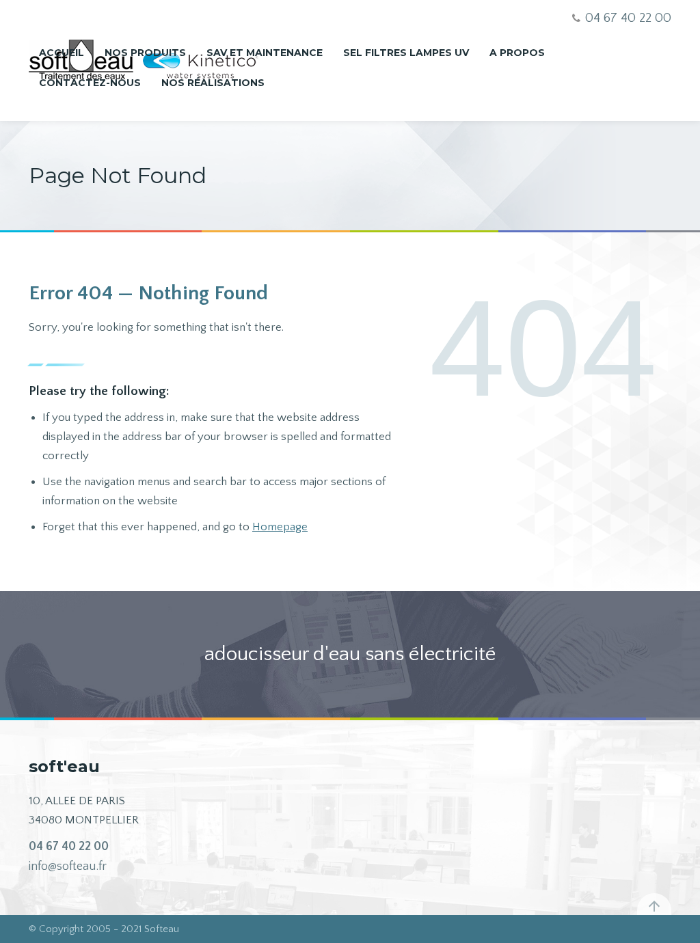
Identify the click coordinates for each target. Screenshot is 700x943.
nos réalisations (213, 83)
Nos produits (145, 52)
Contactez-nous (90, 83)
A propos (517, 52)
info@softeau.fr (68, 866)
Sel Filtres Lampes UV (406, 52)
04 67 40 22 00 (69, 846)
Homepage (280, 527)
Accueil (61, 52)
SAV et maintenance (264, 52)
